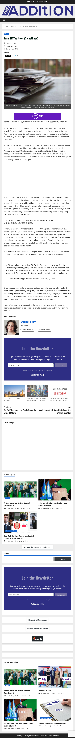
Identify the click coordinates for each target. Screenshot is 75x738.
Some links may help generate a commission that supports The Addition (35, 122)
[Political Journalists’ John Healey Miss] (54, 710)
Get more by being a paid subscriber (37, 547)
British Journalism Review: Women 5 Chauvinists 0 (17, 504)
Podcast (43, 685)
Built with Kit (37, 375)
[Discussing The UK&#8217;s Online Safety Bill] (14, 391)
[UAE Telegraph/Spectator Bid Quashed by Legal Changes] (60, 391)
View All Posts (44, 330)
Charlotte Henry (11, 43)
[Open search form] (72, 20)
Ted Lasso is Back (44, 690)
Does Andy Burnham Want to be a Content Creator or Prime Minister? (19, 537)
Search (6, 554)
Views (6, 34)
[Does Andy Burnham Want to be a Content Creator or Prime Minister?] (20, 522)
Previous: (20, 410)
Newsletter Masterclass (37, 620)
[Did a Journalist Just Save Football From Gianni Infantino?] (54, 490)
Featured (43, 498)
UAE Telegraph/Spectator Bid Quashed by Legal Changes (59, 399)
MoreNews (45, 736)
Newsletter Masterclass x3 (37, 628)
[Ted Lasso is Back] (54, 677)
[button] (4, 20)
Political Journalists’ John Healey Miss (52, 723)
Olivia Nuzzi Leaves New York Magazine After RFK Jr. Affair (36, 399)
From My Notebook (46, 718)
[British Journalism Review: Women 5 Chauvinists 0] (20, 490)
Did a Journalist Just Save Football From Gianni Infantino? (52, 504)
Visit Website (28, 330)
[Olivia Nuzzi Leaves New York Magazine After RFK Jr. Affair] (37, 391)
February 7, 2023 (47, 278)
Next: (55, 410)
